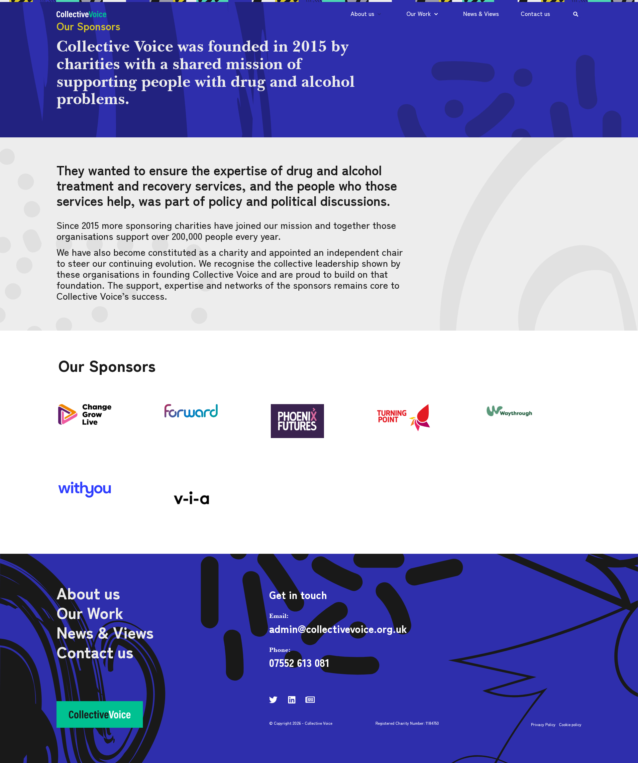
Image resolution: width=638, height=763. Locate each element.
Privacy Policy (543, 724)
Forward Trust (289, 447)
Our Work (418, 13)
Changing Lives (181, 447)
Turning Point (75, 524)
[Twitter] (273, 699)
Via (274, 524)
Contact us (535, 13)
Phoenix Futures (503, 447)
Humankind (389, 447)
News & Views (481, 13)
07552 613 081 (299, 662)
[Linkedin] (291, 699)
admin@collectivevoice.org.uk (338, 628)
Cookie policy (570, 724)
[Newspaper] (310, 699)
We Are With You (183, 524)
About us (362, 13)
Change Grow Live (79, 447)
